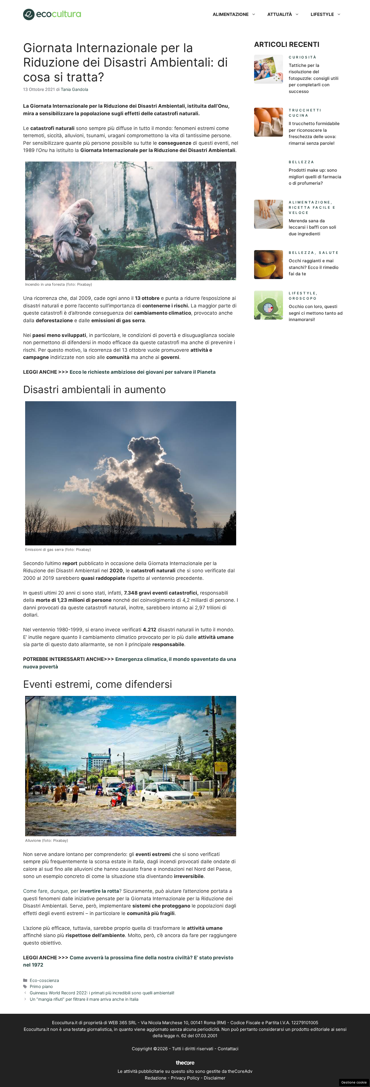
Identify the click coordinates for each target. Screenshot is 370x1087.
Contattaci (228, 1048)
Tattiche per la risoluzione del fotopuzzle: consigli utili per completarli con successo (313, 78)
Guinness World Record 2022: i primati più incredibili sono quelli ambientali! (102, 992)
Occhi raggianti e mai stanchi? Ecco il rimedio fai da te (313, 267)
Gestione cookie (354, 1082)
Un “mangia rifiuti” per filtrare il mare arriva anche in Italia (84, 999)
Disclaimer (214, 1078)
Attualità (279, 14)
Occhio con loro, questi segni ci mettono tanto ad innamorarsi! (316, 313)
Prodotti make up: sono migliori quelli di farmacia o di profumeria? (315, 176)
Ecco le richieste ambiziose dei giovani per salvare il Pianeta (143, 372)
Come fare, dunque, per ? (72, 891)
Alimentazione (231, 14)
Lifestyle (322, 14)
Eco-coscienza (44, 980)
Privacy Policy (185, 1078)
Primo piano (41, 986)
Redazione (155, 1078)
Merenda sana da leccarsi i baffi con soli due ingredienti (312, 227)
